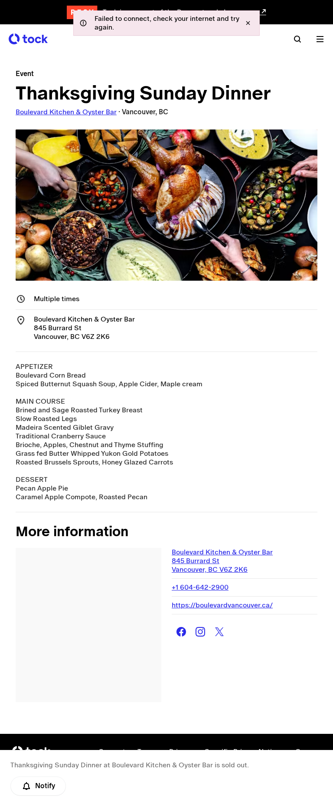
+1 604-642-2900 (200, 587)
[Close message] (248, 23)
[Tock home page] (28, 38)
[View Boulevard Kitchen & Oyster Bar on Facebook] (181, 631)
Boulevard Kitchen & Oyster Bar (66, 112)
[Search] (297, 39)
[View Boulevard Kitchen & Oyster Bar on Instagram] (200, 631)
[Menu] (320, 39)
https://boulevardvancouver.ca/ (222, 605)
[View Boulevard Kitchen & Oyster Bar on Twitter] (219, 631)
